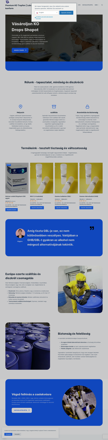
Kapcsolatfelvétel (87, 5)
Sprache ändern (66, 12)
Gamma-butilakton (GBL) (63, 196)
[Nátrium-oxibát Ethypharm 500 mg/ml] (16, 178)
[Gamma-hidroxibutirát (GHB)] (91, 178)
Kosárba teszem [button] (11, 209)
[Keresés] (102, 5)
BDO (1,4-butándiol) (36, 196)
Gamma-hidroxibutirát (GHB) (88, 196)
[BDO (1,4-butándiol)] (41, 178)
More (96, 5)
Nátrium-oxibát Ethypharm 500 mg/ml (15, 197)
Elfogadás (8, 434)
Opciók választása (37, 207)
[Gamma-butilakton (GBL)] (66, 178)
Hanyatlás (17, 434)
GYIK (79, 5)
